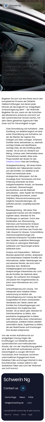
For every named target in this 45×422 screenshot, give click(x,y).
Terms (23, 414)
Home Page (10, 397)
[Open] (38, 6)
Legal (30, 414)
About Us (7, 414)
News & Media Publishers (16, 55)
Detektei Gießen (13, 161)
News (22, 397)
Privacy (16, 414)
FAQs (30, 397)
